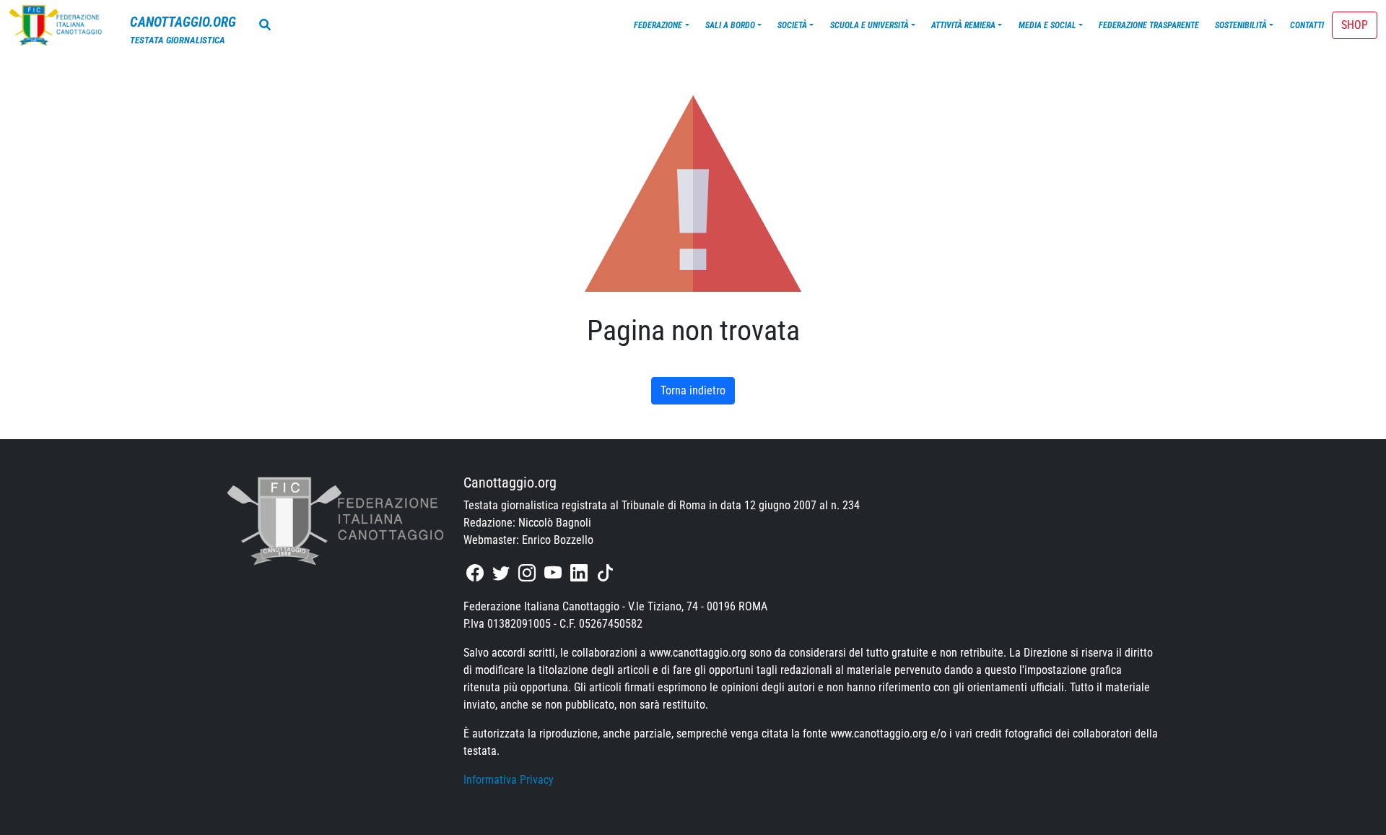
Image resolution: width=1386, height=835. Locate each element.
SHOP (1354, 25)
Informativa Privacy (508, 780)
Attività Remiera (963, 25)
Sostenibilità (1241, 25)
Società (792, 25)
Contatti (1307, 25)
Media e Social (1047, 25)
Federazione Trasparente (1149, 25)
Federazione (658, 25)
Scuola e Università (869, 25)
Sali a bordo (730, 25)
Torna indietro (693, 390)
